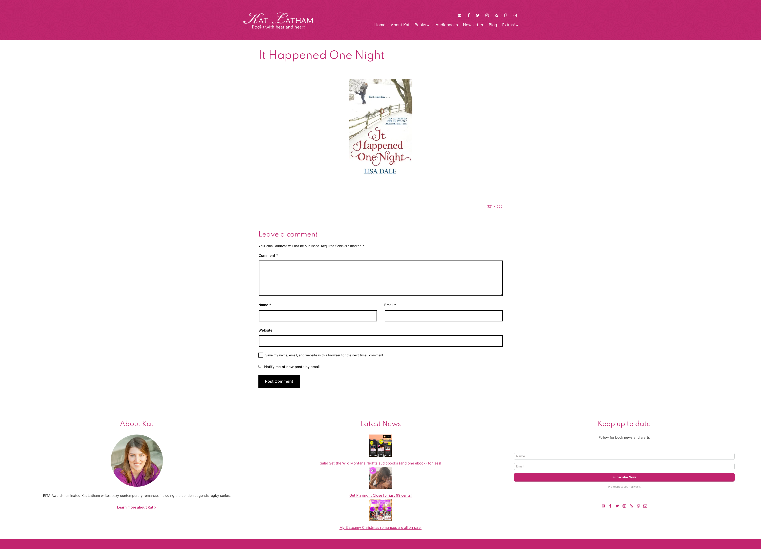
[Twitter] (477, 15)
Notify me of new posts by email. (292, 367)
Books (420, 24)
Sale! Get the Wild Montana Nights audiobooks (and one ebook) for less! (380, 463)
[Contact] (514, 15)
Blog (493, 24)
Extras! (508, 24)
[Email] (645, 506)
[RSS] (496, 15)
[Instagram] (487, 15)
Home (379, 24)
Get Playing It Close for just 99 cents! (380, 495)
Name (264, 305)
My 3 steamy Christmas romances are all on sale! (380, 527)
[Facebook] (468, 15)
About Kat (400, 24)
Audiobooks (447, 24)
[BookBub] (459, 15)
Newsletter (473, 24)
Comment (268, 255)
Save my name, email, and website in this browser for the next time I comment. (324, 355)
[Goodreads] (505, 15)
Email (390, 305)
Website (265, 330)
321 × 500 (495, 206)
